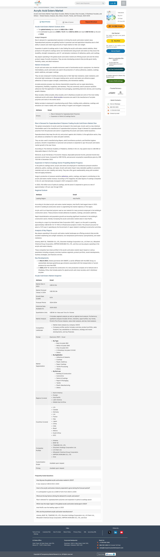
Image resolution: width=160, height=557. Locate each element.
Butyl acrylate (58, 97)
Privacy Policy (77, 532)
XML (85, 532)
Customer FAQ (46, 532)
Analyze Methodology (116, 81)
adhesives (65, 176)
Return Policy (67, 532)
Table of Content (69, 22)
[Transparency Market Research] (38, 3)
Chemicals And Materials (43, 7)
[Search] (103, 3)
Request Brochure (91, 22)
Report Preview (45, 21)
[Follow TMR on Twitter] (109, 532)
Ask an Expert (115, 51)
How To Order (57, 532)
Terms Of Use (36, 532)
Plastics (52, 7)
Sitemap (36, 534)
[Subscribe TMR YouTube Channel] (121, 532)
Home (35, 7)
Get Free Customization (115, 69)
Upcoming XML (92, 532)
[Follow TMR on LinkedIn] (115, 532)
